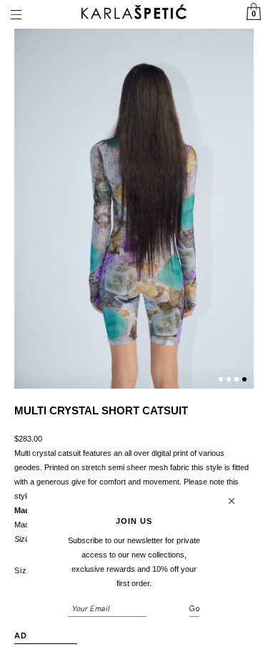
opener (15, 14)
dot (221, 379)
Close (231, 501)
